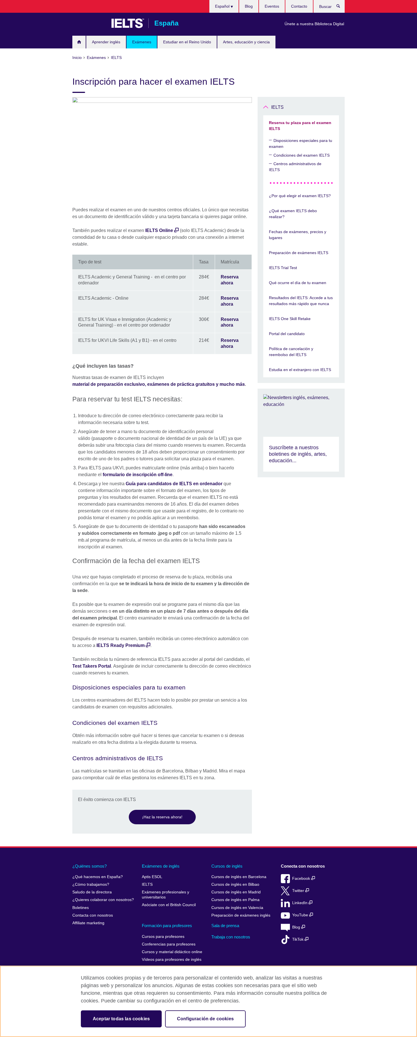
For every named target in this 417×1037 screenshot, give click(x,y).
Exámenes (141, 42)
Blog (249, 6)
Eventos (272, 6)
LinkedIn (300, 903)
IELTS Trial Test (283, 267)
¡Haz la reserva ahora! (162, 817)
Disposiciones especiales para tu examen (300, 143)
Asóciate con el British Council (169, 905)
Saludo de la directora (92, 892)
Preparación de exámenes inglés (240, 915)
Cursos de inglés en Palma (235, 900)
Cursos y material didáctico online (172, 952)
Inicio (79, 42)
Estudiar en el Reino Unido (187, 42)
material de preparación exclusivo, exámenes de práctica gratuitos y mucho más (158, 384)
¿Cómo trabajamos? (90, 884)
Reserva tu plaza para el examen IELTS (300, 125)
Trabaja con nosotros (230, 936)
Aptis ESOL (152, 877)
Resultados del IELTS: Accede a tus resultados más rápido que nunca (301, 300)
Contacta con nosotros (92, 915)
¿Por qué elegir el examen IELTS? (300, 195)
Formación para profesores (167, 925)
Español (223, 6)
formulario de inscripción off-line (137, 474)
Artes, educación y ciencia (246, 42)
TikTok (298, 939)
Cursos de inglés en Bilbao (235, 884)
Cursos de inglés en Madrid (236, 892)
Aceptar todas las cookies (121, 1018)
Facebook (301, 878)
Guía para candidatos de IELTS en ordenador (174, 483)
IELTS (277, 107)
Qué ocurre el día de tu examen (297, 282)
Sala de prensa (225, 925)
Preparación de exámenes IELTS (298, 252)
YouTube (300, 915)
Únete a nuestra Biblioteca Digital (314, 24)
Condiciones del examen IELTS (301, 155)
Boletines (80, 908)
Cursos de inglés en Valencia (237, 908)
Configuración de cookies (205, 1018)
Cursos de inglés (227, 866)
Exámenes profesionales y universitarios (165, 894)
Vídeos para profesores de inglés (171, 959)
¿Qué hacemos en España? (97, 877)
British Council (89, 23)
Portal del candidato (287, 333)
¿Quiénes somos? (89, 866)
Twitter (298, 891)
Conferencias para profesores (168, 944)
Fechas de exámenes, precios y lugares (297, 234)
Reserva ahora (230, 279)
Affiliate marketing (88, 923)
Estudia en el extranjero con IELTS (300, 369)
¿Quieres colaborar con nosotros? (103, 900)
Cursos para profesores (163, 936)
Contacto (299, 6)
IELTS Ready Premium (120, 645)
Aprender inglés (106, 42)
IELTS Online (159, 230)
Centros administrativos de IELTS (295, 166)
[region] (208, 1001)
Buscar (341, 7)
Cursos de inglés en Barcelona (238, 877)
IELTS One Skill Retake (290, 318)
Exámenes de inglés (161, 866)
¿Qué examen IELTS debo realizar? (293, 213)
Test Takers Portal (91, 666)
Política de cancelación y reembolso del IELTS (291, 351)
